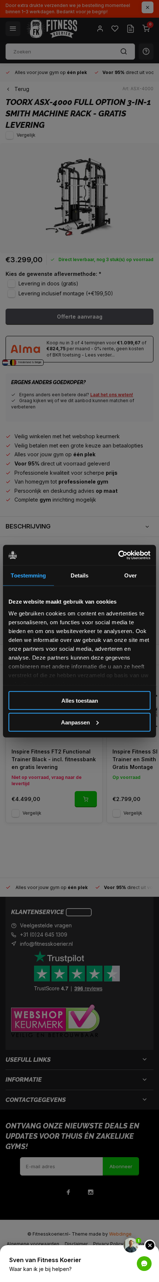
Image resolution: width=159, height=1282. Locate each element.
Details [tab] (80, 575)
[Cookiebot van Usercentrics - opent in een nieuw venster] (118, 555)
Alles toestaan (79, 701)
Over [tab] (130, 575)
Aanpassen (75, 722)
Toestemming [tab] (28, 575)
